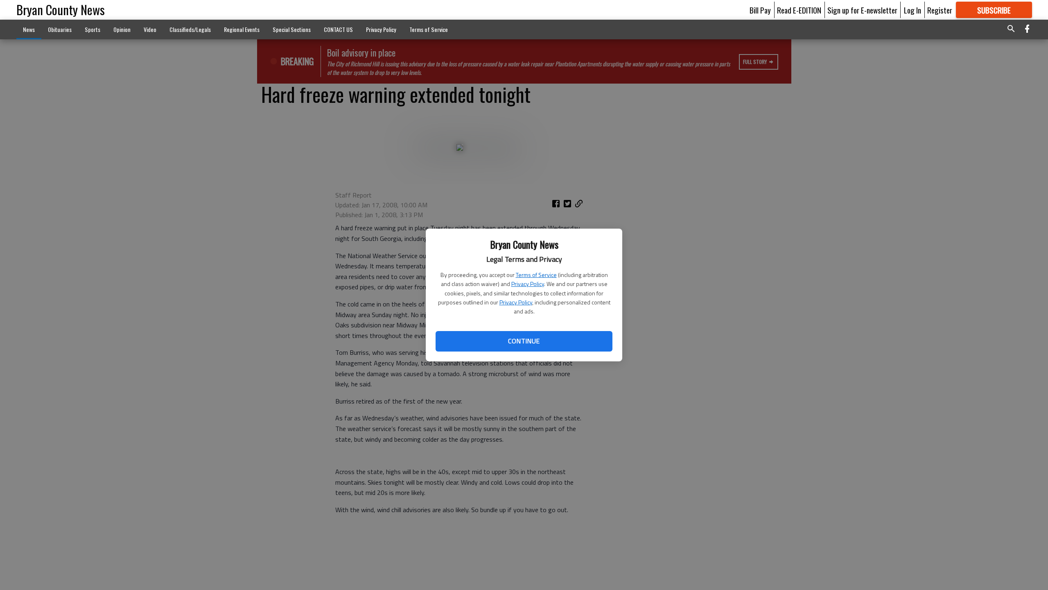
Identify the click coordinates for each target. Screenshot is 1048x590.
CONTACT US (338, 29)
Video (150, 29)
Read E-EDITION (799, 10)
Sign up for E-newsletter (862, 10)
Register (939, 10)
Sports (92, 29)
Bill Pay (760, 10)
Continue (524, 341)
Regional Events (242, 29)
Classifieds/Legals (190, 29)
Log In (912, 10)
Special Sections (292, 29)
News (29, 29)
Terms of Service (536, 274)
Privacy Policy (527, 283)
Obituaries (60, 29)
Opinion (122, 29)
